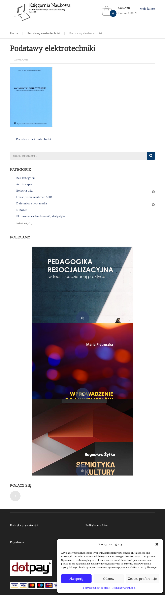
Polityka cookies (97, 525)
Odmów (108, 579)
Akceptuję (76, 579)
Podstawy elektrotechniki (43, 33)
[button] (157, 544)
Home (14, 33)
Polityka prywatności (123, 587)
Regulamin (17, 542)
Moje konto (147, 8)
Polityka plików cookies (96, 587)
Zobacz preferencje (142, 579)
